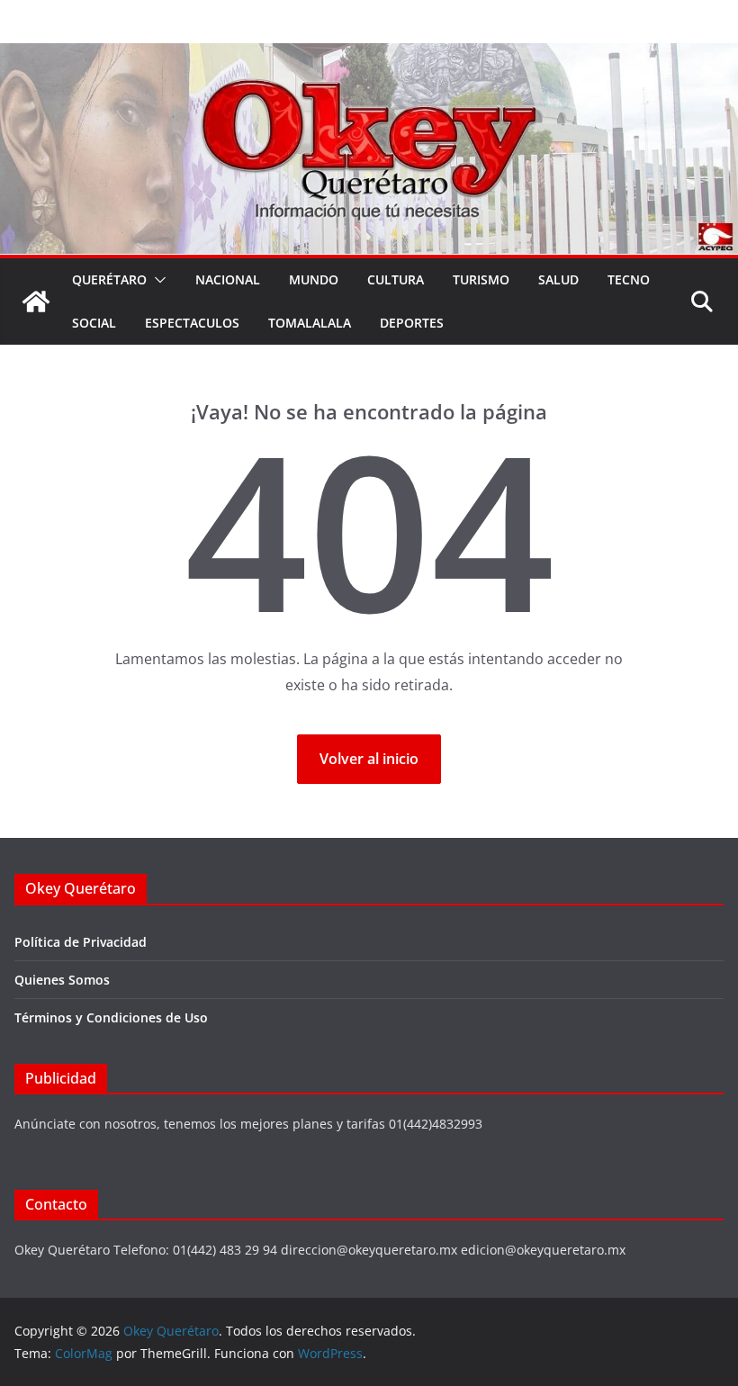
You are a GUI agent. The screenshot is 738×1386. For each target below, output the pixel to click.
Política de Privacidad (80, 941)
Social (94, 322)
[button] (156, 279)
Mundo (313, 279)
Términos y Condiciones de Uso (111, 1017)
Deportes (412, 322)
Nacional (227, 279)
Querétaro (109, 279)
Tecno (629, 279)
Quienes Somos (62, 979)
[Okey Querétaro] (369, 56)
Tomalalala (309, 322)
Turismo (481, 279)
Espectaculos (192, 322)
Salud (558, 279)
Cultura (395, 279)
